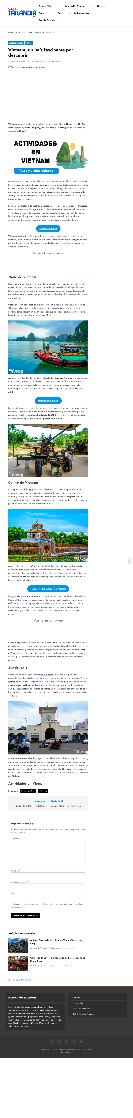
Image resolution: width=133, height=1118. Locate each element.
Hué (31, 489)
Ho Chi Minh (46, 674)
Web (13, 892)
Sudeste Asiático (81, 13)
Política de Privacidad (81, 1008)
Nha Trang (21, 599)
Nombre (15, 870)
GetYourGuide (25, 979)
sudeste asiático (68, 184)
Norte (100, 6)
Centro (42, 13)
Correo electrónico (20, 881)
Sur (59, 13)
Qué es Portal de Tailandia (83, 1014)
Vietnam (28, 43)
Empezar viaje (45, 6)
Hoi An (50, 566)
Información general (74, 6)
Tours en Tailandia (47, 20)
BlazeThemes (66, 1052)
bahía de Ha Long (65, 304)
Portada (11, 32)
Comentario (17, 838)
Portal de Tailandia (18, 61)
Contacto (76, 997)
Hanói (11, 283)
